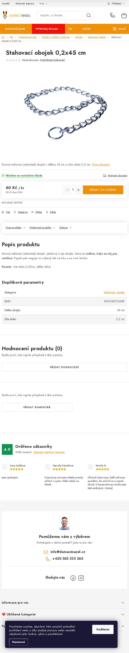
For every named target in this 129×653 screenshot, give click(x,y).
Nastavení (18, 642)
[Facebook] (73, 578)
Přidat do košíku (103, 189)
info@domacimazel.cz (68, 551)
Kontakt (6, 3)
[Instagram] (81, 578)
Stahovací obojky (114, 292)
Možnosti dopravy (25, 3)
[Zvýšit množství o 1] (78, 190)
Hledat (88, 15)
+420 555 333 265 (113, 15)
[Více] (119, 29)
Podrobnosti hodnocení (52, 60)
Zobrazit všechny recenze (49, 452)
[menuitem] (17, 29)
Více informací (101, 164)
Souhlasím (102, 629)
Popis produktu (14, 227)
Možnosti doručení (117, 175)
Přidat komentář (37, 407)
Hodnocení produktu (40, 227)
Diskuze (63, 227)
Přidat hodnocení (64, 367)
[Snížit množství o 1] (67, 190)
